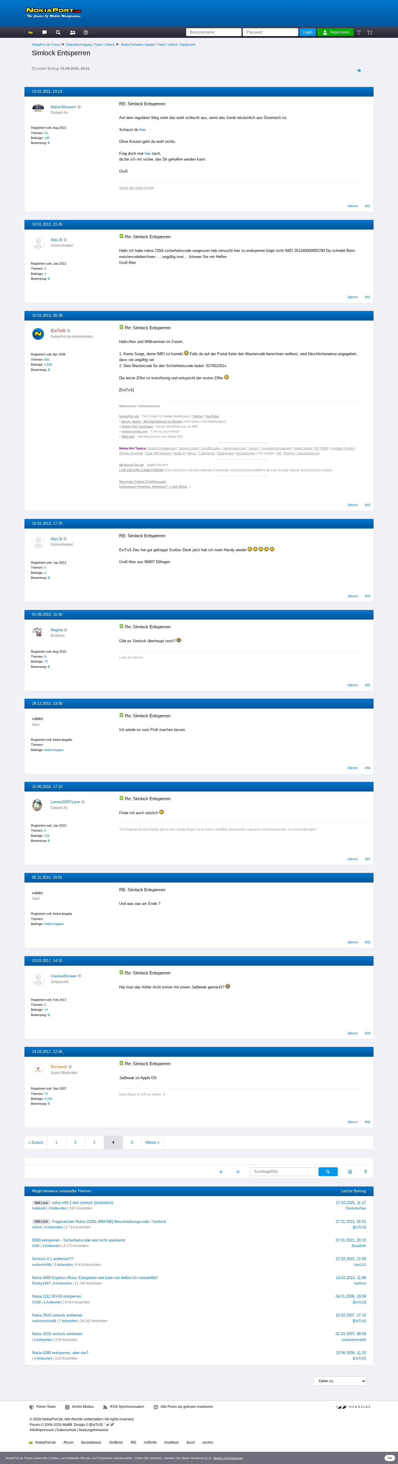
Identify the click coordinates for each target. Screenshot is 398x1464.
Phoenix (289, 453)
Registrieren (340, 32)
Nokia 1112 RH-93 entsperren (56, 1296)
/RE (133, 1442)
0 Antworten (43, 1340)
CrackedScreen (64, 976)
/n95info (150, 1442)
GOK (36, 1246)
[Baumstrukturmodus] (358, 70)
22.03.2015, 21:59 (351, 1259)
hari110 (360, 1264)
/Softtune (116, 1442)
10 (46, 133)
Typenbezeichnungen (276, 448)
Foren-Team (46, 1406)
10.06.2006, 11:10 (351, 1353)
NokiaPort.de (45, 1442)
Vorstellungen (245, 453)
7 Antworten (68, 1321)
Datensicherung (308, 453)
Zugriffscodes (211, 448)
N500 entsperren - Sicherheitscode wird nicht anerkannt (78, 1240)
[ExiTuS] (359, 1227)
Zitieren (352, 206)
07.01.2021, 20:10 (351, 1240)
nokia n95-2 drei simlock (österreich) (82, 1202)
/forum (68, 1442)
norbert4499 (42, 1264)
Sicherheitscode (234, 448)
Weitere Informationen (228, 1458)
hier (143, 129)
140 (47, 138)
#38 (367, 942)
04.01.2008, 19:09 (351, 1296)
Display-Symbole (131, 453)
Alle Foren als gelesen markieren (186, 1406)
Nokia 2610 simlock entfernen (57, 1315)
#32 (367, 297)
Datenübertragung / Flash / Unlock (90, 44)
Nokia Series (303, 448)
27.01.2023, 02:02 (351, 1221)
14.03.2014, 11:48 (351, 1278)
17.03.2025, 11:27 (351, 1202)
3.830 (48, 364)
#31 (367, 206)
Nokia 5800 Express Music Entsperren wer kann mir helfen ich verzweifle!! (95, 1278)
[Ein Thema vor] (237, 1171)
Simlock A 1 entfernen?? (52, 1259)
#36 (367, 768)
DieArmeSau (356, 1208)
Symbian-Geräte (342, 448)
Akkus (191, 453)
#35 (367, 685)
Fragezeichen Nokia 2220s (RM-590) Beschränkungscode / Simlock (109, 1221)
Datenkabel (226, 453)
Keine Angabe (54, 750)
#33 (367, 505)
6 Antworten (53, 1227)
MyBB (67, 1424)
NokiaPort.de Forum (46, 44)
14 (46, 1009)
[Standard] (359, 32)
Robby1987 (41, 1283)
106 (47, 835)
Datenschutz (66, 1430)
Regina (56, 630)
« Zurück (35, 1142)
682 (47, 359)
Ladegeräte (207, 453)
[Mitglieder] (72, 32)
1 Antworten (52, 1302)
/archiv (207, 1442)
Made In (179, 453)
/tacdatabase (91, 1442)
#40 (367, 1122)
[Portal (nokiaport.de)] (30, 32)
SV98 (36, 1302)
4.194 (48, 1098)
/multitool (171, 1442)
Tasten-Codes (188, 448)
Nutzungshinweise (93, 1430)
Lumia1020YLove (65, 802)
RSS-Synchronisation (126, 1406)
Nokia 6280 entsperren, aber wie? (60, 1353)
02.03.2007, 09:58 (351, 1334)
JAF (278, 453)
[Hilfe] (86, 32)
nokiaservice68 (44, 1321)
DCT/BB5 (321, 448)
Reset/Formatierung (161, 448)
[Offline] (79, 107)
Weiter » (152, 1142)
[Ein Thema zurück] (221, 1171)
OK (390, 1458)
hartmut (360, 1283)
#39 (367, 1033)
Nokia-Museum (63, 107)
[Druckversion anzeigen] (350, 1171)
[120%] (369, 32)
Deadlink (359, 1246)
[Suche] (58, 32)
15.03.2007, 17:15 (351, 1315)
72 (46, 661)
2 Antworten (63, 1264)
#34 (367, 596)
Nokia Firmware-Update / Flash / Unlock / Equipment (158, 44)
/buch (190, 1442)
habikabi (39, 1208)
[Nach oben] (366, 1171)
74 (46, 1093)
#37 (367, 859)
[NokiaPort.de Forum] (44, 32)
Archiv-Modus (82, 1406)
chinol (37, 1227)
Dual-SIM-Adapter (158, 453)
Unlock (253, 448)
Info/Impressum (42, 1430)
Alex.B (56, 240)
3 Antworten (57, 1208)
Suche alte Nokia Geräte (136, 187)
